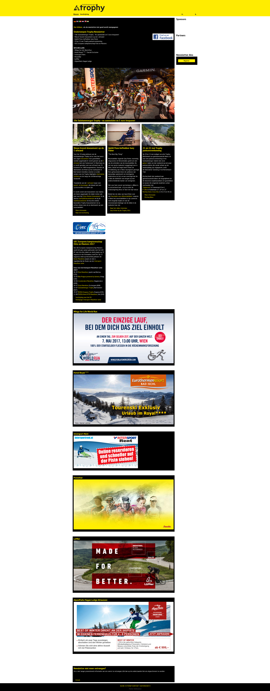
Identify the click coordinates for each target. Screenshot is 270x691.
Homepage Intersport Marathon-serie (88, 300)
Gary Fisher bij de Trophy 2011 (120, 210)
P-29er (145, 190)
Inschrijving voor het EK (84, 297)
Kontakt (136, 686)
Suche (122, 686)
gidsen (145, 163)
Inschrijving (84, 14)
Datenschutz (145, 686)
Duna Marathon (83, 285)
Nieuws (76, 14)
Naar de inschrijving (82, 213)
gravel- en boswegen (81, 185)
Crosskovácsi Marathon (86, 281)
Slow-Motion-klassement (91, 196)
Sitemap (128, 686)
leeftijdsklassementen (87, 198)
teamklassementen (80, 201)
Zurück (77, 680)
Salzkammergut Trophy (85, 288)
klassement (85, 159)
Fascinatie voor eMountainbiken (121, 196)
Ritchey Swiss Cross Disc (151, 192)
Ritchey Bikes (149, 197)
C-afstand (90, 183)
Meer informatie (81, 210)
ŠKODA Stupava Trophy (85, 292)
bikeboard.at (137, 689)
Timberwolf (147, 187)
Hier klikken (78, 27)
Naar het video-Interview (118, 208)
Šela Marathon (83, 272)
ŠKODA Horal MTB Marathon (87, 294)
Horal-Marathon (79, 259)
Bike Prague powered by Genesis (89, 277)
